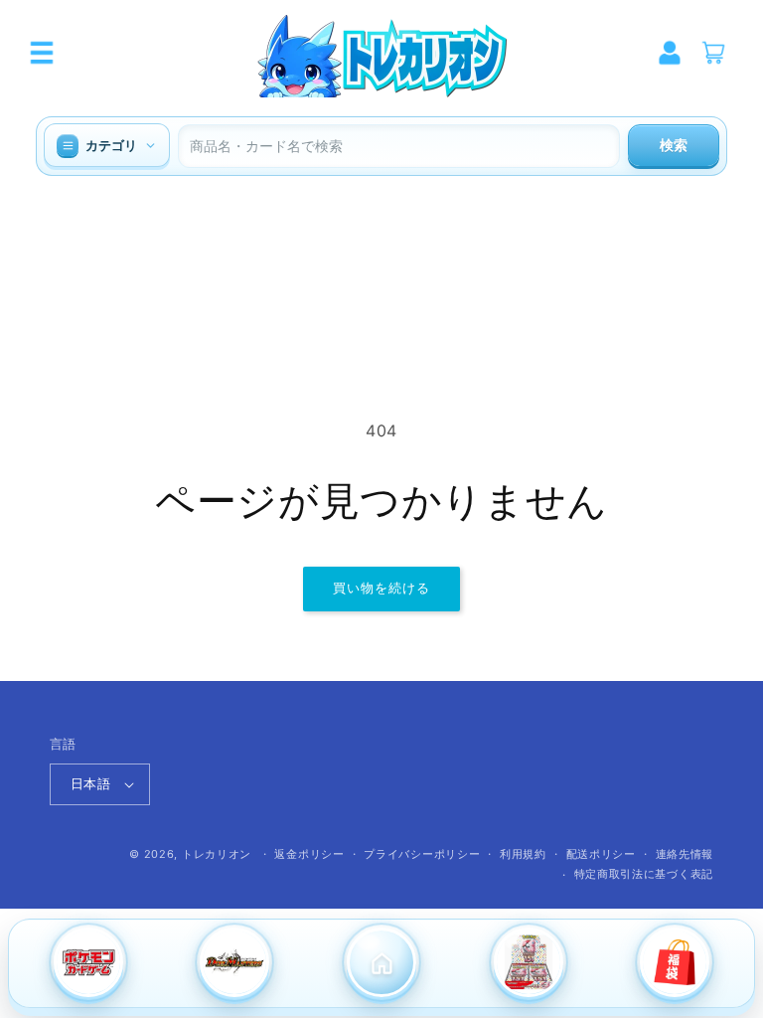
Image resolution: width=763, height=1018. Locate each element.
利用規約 (523, 854)
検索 (673, 145)
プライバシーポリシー (422, 854)
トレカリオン (216, 854)
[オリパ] (674, 964)
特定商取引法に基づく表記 (643, 874)
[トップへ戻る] (381, 964)
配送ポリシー (601, 854)
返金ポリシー (309, 854)
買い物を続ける (381, 587)
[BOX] (528, 964)
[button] (42, 53)
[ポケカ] (88, 964)
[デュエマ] (235, 964)
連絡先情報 (685, 854)
